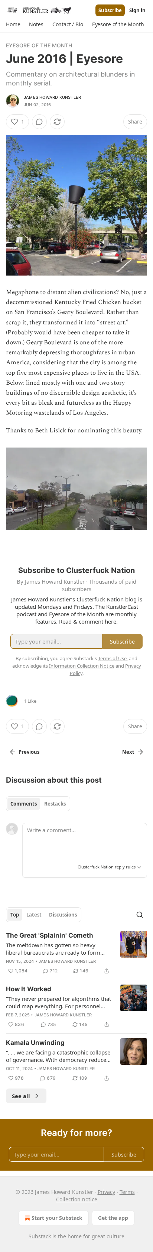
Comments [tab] (23, 803)
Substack (40, 1236)
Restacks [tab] (55, 803)
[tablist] (38, 803)
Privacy (106, 1191)
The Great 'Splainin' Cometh (49, 935)
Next (128, 752)
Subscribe (110, 10)
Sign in (137, 10)
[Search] (139, 914)
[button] (13, 24)
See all (21, 1096)
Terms (127, 1191)
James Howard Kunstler (52, 97)
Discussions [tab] (63, 914)
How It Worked (28, 989)
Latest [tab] (34, 914)
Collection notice (76, 1199)
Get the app (113, 1217)
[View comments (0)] (39, 121)
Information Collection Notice (81, 665)
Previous (29, 752)
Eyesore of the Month (39, 45)
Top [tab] (14, 914)
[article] (76, 953)
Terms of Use (112, 658)
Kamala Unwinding (35, 1042)
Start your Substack (57, 1217)
